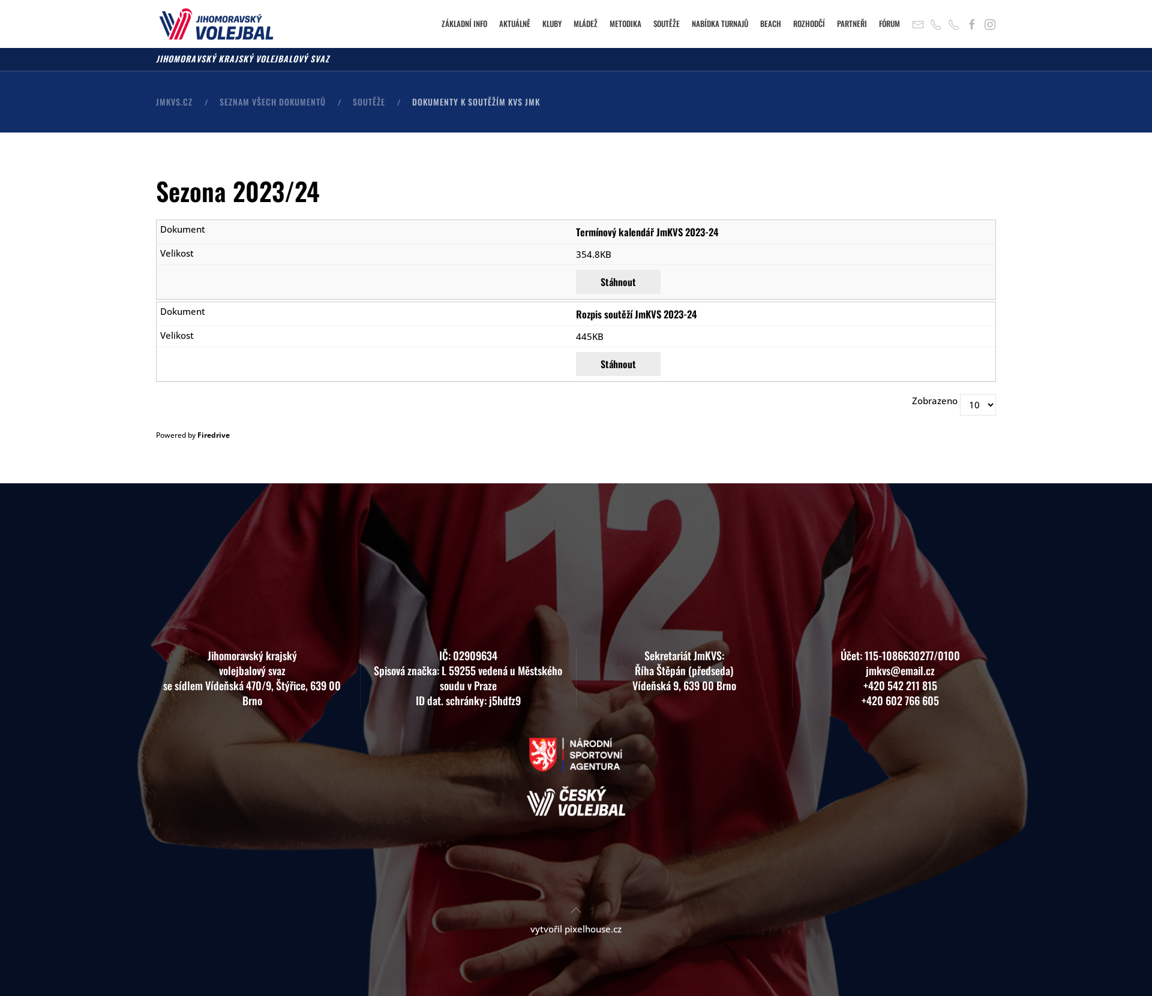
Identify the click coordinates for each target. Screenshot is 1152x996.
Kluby (552, 23)
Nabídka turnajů (720, 23)
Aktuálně (514, 23)
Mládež (586, 23)
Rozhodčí (809, 23)
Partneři (852, 23)
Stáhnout (618, 282)
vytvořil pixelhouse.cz (576, 929)
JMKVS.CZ (174, 101)
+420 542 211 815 (900, 685)
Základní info (464, 23)
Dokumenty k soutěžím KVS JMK (476, 101)
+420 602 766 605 (900, 700)
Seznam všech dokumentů (273, 101)
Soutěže (666, 23)
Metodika (625, 23)
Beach (770, 23)
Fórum (889, 23)
